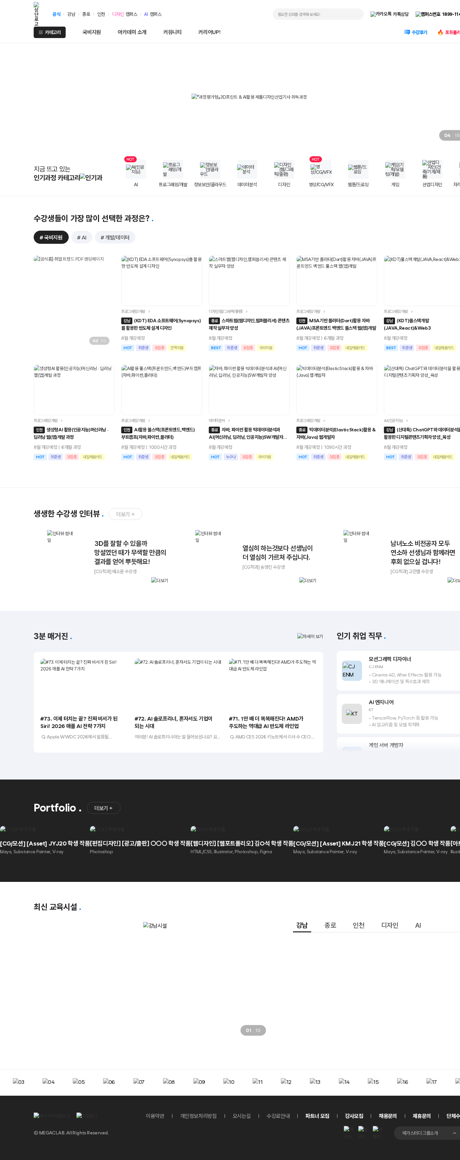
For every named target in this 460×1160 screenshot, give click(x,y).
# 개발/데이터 (115, 237)
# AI (82, 237)
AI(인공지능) (393, 421)
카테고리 (53, 32)
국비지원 (92, 32)
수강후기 (419, 32)
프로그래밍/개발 (133, 311)
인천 (101, 14)
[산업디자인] (432, 169)
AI (146, 14)
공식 (56, 14)
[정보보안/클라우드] (210, 169)
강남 (71, 14)
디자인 (118, 14)
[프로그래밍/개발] (173, 169)
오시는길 (242, 1116)
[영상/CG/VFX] (321, 169)
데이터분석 (217, 421)
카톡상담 (400, 14)
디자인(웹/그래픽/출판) (226, 311)
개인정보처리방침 (198, 1116)
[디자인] (284, 169)
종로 (86, 14)
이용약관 (155, 1116)
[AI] (136, 169)
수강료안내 (278, 1116)
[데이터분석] (247, 169)
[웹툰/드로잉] (358, 169)
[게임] (395, 169)
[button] (416, 135)
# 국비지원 (51, 237)
